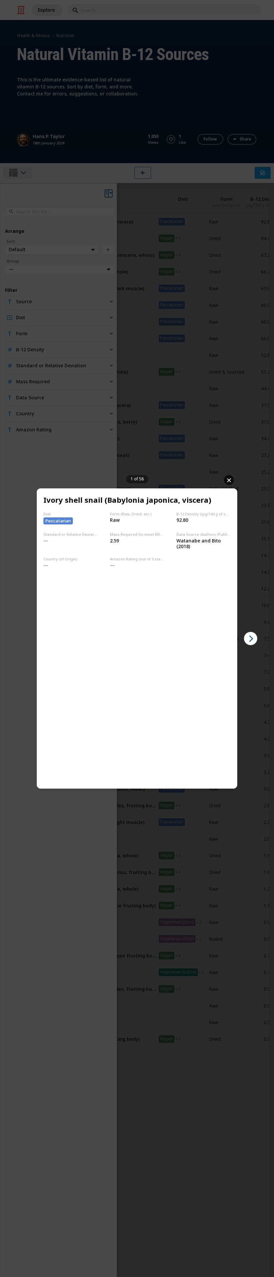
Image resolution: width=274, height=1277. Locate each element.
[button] (250, 638)
